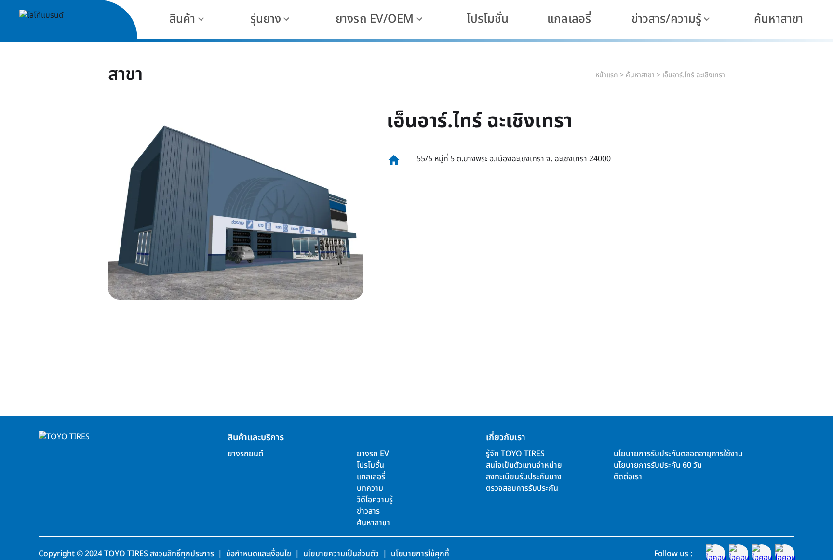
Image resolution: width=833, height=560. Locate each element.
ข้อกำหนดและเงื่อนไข (258, 554)
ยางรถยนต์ (245, 453)
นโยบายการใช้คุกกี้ (420, 554)
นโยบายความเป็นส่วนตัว (341, 554)
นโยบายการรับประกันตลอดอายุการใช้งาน (678, 453)
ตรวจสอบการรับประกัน (522, 488)
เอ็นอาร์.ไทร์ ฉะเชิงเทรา (693, 75)
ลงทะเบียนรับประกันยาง (524, 476)
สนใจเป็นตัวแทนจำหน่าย (524, 465)
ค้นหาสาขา (640, 75)
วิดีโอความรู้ (375, 500)
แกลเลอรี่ (371, 476)
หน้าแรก (606, 75)
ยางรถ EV (373, 453)
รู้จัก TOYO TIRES (515, 453)
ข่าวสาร (368, 511)
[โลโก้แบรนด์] (62, 19)
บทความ (370, 488)
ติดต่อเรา (628, 476)
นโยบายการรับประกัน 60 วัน (658, 465)
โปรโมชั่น (370, 465)
